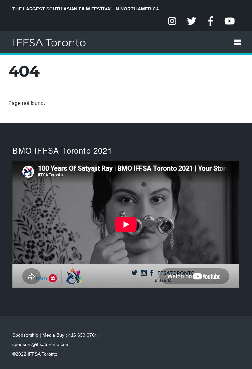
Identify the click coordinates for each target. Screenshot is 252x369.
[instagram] (172, 21)
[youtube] (230, 21)
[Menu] (239, 43)
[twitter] (192, 21)
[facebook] (211, 21)
